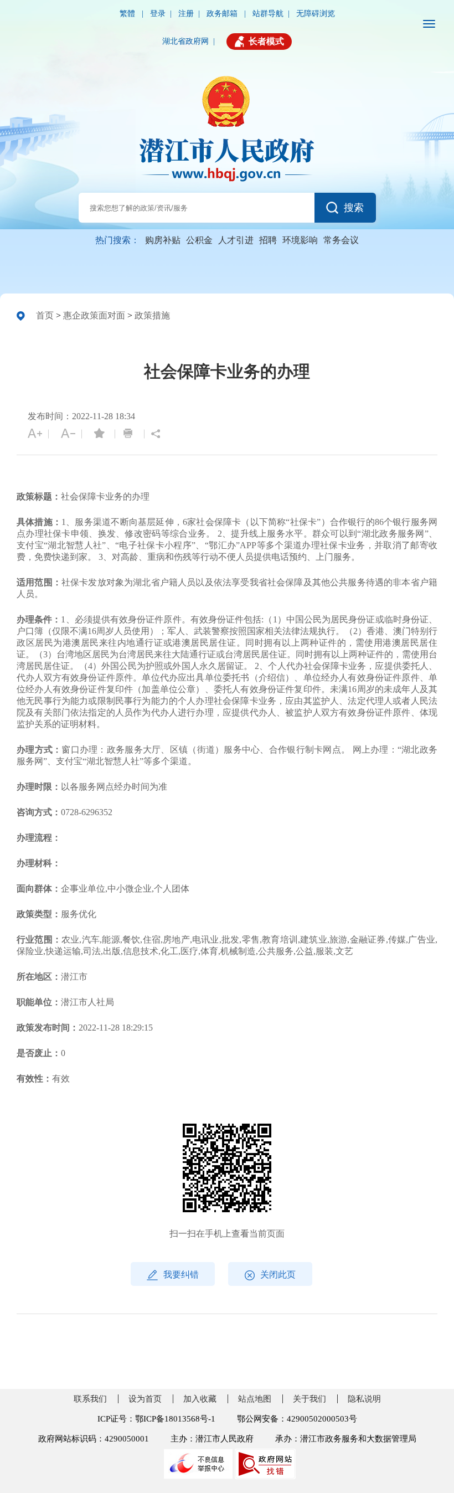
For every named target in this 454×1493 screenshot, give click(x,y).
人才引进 (236, 240)
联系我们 (90, 1398)
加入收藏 (199, 1398)
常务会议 (341, 240)
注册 (186, 13)
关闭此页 (278, 1274)
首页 (45, 315)
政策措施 (152, 315)
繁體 (128, 13)
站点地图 (254, 1398)
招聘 (268, 240)
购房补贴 (162, 240)
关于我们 (309, 1398)
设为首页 (145, 1398)
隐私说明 (364, 1398)
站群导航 (267, 13)
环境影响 (300, 240)
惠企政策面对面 (94, 315)
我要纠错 (181, 1274)
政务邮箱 (223, 13)
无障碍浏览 (315, 13)
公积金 (199, 240)
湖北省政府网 (185, 41)
